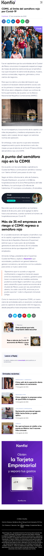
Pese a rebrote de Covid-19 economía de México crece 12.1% (18, 342)
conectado (21, 360)
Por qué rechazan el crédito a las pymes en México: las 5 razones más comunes (28, 428)
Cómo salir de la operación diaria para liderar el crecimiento (28, 383)
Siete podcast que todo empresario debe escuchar (26, 329)
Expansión (28, 259)
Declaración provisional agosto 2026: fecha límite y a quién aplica (28, 413)
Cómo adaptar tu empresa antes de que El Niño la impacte (28, 398)
